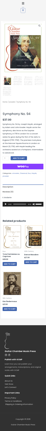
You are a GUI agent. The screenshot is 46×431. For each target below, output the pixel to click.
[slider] (39, 204)
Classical (23, 173)
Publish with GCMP (13, 359)
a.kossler (15, 173)
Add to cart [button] (10, 264)
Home (5, 102)
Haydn (34, 173)
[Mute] (34, 204)
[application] (23, 204)
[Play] (5, 204)
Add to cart (19, 158)
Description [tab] (8, 187)
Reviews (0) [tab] (8, 192)
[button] (23, 3)
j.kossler (12, 102)
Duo (29, 173)
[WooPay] (23, 166)
